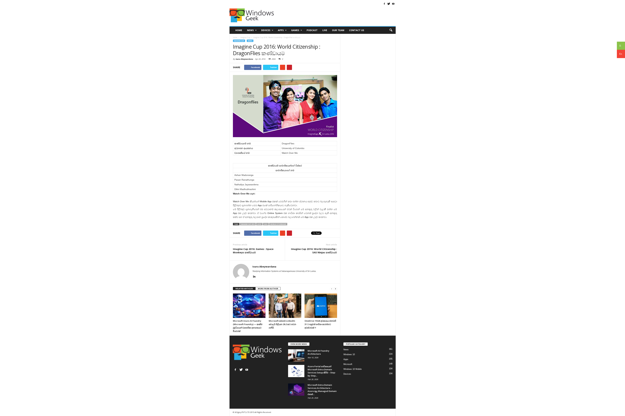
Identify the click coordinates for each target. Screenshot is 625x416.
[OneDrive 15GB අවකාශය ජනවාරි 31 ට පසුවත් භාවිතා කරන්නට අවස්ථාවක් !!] (321, 305)
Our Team (338, 30)
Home (238, 30)
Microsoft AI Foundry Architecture (318, 352)
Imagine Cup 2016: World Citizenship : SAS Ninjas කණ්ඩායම (314, 250)
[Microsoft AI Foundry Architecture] (296, 355)
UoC (266, 224)
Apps (281, 30)
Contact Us (356, 30)
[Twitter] (389, 4)
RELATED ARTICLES (244, 288)
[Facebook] (384, 4)
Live (324, 30)
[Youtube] (393, 4)
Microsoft (347, 364)
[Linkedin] (254, 276)
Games (295, 30)
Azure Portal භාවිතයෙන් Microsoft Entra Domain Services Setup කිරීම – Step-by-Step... (322, 371)
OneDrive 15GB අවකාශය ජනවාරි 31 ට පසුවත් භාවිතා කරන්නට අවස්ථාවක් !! (320, 324)
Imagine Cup (239, 41)
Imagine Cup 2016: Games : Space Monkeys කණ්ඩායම (253, 250)
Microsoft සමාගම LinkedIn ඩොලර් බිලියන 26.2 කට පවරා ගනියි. (282, 324)
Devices (265, 30)
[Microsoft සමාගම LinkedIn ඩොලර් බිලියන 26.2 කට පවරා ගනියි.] (285, 305)
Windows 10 (349, 354)
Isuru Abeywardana (244, 59)
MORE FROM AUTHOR (268, 288)
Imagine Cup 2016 (248, 224)
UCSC (259, 224)
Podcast (312, 30)
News (250, 30)
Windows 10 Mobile (352, 369)
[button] (390, 30)
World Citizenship (278, 224)
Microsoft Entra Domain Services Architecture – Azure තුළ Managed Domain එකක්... (322, 389)
